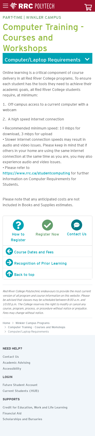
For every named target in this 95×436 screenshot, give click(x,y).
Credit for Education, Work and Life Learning (35, 407)
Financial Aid (12, 413)
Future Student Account (20, 384)
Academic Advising (16, 362)
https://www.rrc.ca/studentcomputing (36, 172)
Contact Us (11, 356)
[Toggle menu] (28, 6)
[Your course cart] (88, 6)
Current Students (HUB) (21, 390)
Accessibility (12, 368)
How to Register (18, 236)
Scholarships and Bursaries (22, 418)
